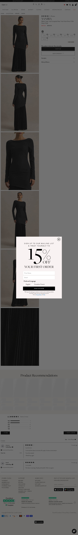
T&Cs (44, 294)
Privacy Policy (38, 294)
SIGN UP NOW (39, 289)
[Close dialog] (58, 239)
